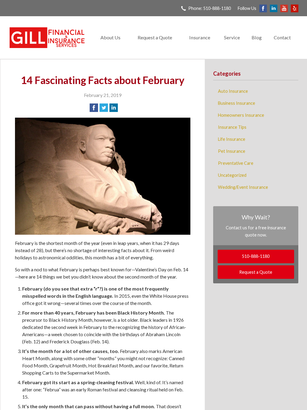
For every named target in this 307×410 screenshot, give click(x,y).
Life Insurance (231, 139)
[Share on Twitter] (104, 108)
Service (232, 37)
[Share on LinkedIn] (113, 108)
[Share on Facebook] (94, 108)
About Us (110, 37)
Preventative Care (235, 163)
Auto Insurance (233, 91)
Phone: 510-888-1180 (209, 8)
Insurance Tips (232, 127)
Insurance (199, 37)
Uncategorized (232, 175)
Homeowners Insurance (241, 115)
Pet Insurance (231, 151)
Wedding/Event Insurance (243, 187)
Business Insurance (236, 103)
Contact (282, 37)
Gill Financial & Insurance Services (47, 37)
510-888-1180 (256, 256)
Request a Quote (155, 37)
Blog (257, 37)
